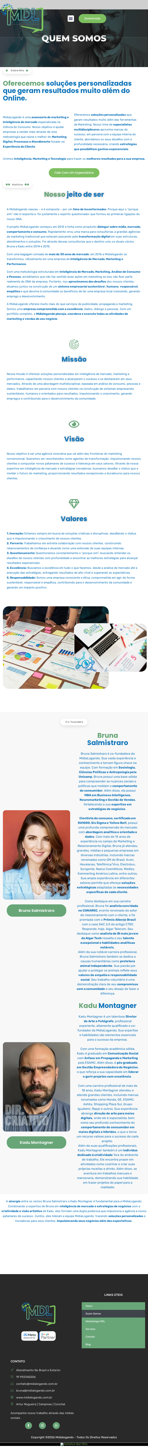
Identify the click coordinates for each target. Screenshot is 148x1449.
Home (89, 1305)
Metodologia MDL (95, 1321)
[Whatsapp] (56, 1425)
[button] (71, 18)
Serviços (90, 1329)
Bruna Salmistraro (37, 910)
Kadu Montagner (36, 1142)
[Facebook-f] (28, 1425)
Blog (88, 1344)
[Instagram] (42, 1425)
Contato (90, 1336)
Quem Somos (93, 1313)
